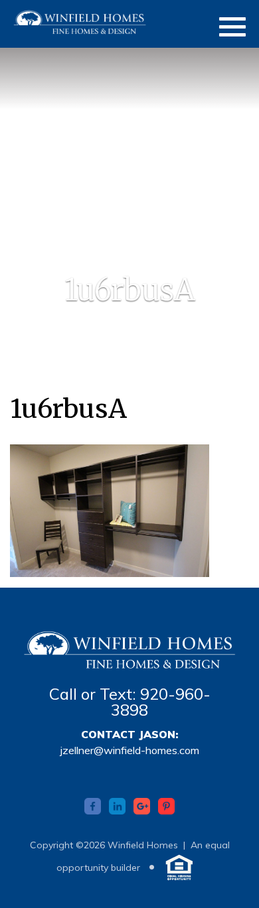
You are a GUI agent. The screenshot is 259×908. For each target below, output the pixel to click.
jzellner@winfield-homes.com (129, 750)
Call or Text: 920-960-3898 (130, 702)
